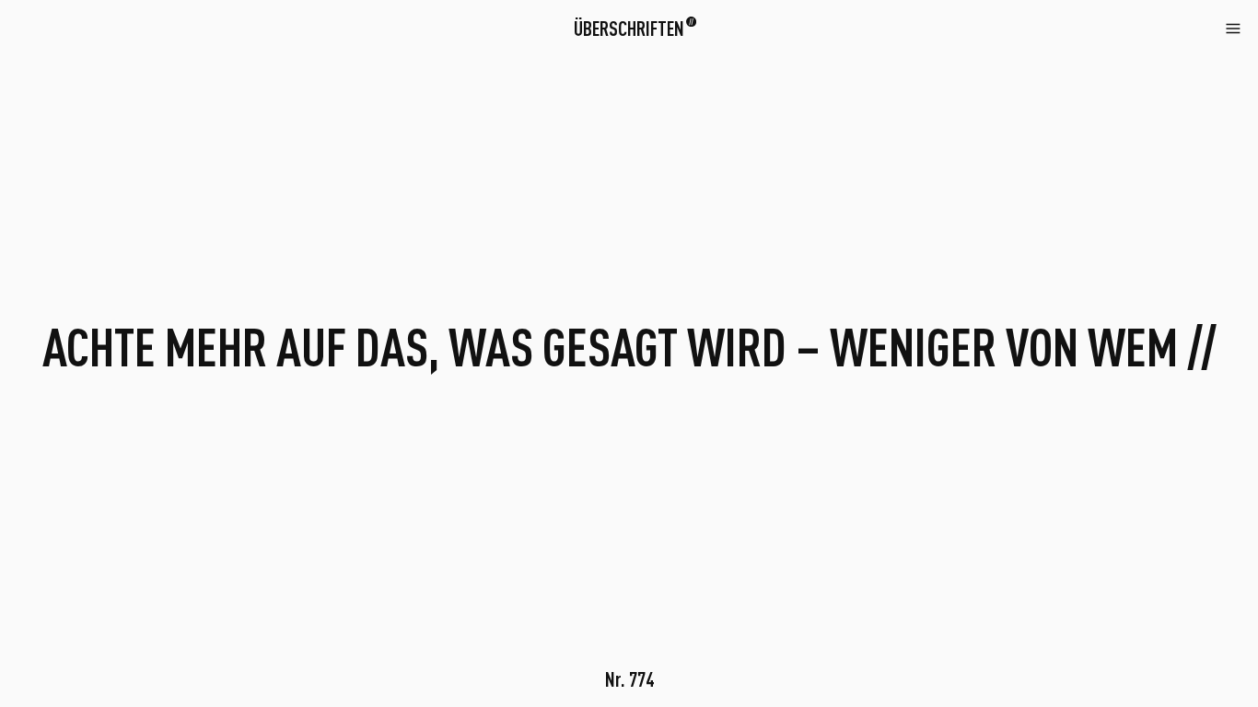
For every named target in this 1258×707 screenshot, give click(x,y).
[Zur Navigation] (1233, 27)
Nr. (629, 678)
